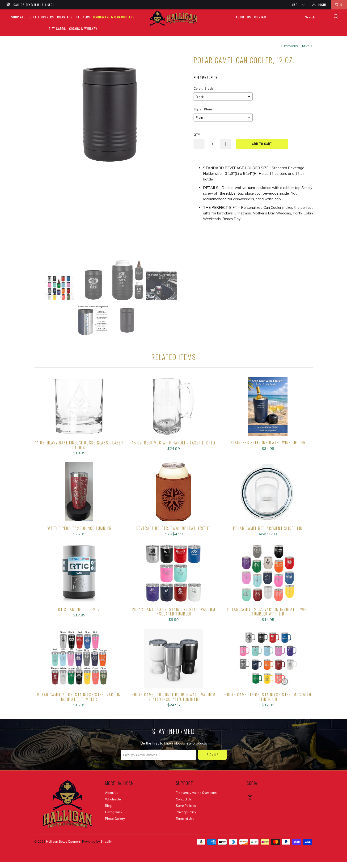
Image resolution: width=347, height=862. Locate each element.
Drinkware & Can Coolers (114, 16)
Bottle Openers (41, 16)
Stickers (83, 16)
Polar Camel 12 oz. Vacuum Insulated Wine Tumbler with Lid (268, 573)
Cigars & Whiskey (83, 28)
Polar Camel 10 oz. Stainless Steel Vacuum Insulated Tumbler (173, 573)
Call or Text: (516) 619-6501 (33, 5)
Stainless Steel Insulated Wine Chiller (268, 406)
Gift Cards (57, 28)
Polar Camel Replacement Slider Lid (268, 491)
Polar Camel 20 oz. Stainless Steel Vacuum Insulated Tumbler (79, 658)
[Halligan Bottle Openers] (173, 18)
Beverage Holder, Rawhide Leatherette (173, 491)
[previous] (42, 153)
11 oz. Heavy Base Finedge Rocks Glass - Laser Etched (79, 406)
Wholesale (113, 799)
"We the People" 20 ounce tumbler (79, 491)
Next (306, 46)
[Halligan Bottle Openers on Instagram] (8, 4)
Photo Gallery (115, 818)
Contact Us (184, 799)
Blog (108, 806)
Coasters (64, 16)
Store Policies (186, 806)
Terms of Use (185, 818)
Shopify (106, 841)
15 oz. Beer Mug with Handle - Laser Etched (173, 406)
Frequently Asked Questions (196, 793)
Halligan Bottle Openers (63, 841)
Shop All (18, 16)
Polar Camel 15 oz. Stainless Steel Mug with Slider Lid (268, 658)
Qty (197, 135)
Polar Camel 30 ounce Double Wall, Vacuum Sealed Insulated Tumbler (173, 658)
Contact (261, 16)
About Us (243, 16)
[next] (180, 153)
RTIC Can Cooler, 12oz (79, 573)
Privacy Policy (186, 812)
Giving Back (113, 812)
